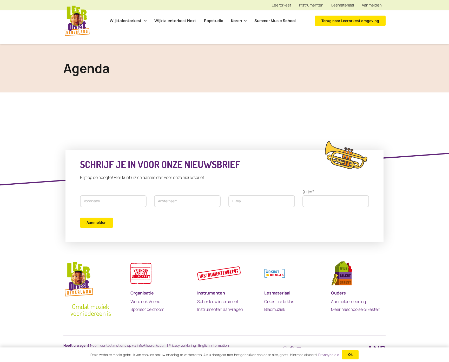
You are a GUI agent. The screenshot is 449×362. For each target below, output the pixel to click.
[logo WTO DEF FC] (341, 273)
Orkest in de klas (279, 301)
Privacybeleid (328, 354)
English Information (213, 345)
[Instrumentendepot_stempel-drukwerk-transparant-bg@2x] (219, 273)
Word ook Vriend (145, 301)
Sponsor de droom (147, 309)
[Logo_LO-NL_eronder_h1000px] (77, 21)
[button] (144, 20)
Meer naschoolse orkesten (355, 309)
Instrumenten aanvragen (220, 309)
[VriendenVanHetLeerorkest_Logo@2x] (140, 273)
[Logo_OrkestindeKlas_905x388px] (274, 273)
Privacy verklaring (182, 345)
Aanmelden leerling (348, 301)
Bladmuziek (274, 309)
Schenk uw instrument (218, 301)
